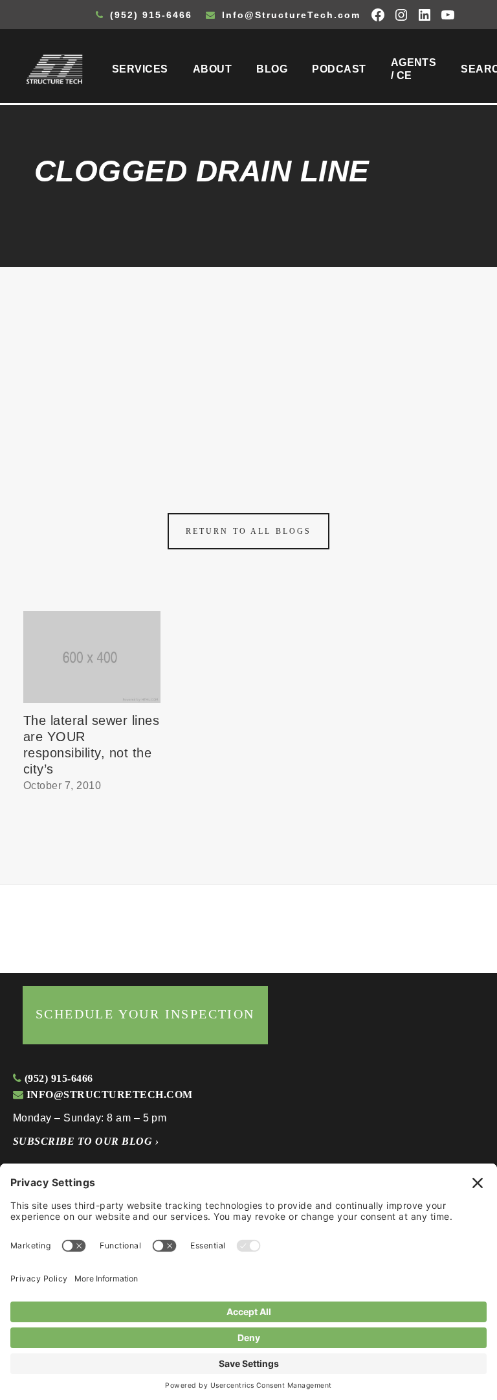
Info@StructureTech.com (289, 15)
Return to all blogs (248, 531)
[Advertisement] (248, 364)
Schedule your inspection (145, 1014)
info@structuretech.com (107, 1094)
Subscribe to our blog (86, 1141)
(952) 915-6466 (149, 15)
